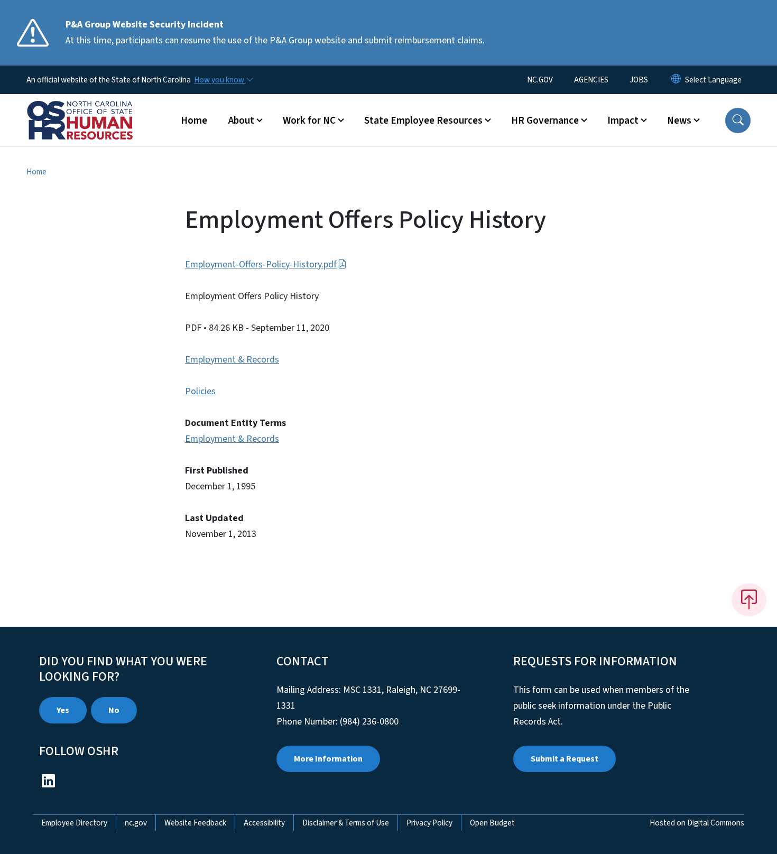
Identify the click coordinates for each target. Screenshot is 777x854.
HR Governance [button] (545, 120)
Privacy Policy (429, 823)
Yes (63, 710)
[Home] (92, 108)
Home (194, 120)
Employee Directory (74, 823)
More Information (328, 759)
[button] (738, 120)
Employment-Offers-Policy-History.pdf (261, 264)
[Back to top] (749, 599)
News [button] (679, 120)
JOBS (639, 80)
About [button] (241, 120)
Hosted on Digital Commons (697, 823)
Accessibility (264, 823)
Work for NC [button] (309, 120)
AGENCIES (591, 80)
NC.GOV (540, 80)
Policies (200, 391)
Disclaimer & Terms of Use (345, 823)
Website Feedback (195, 823)
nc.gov (136, 823)
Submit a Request (564, 759)
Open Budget (492, 823)
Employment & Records (232, 359)
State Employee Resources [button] (423, 120)
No (113, 710)
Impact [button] (623, 120)
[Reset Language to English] (676, 80)
